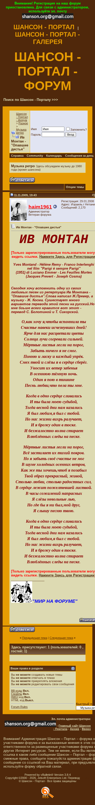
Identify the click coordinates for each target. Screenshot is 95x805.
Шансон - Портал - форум (22, 117)
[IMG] (14, 697)
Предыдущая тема (34, 637)
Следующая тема (61, 637)
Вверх (86, 728)
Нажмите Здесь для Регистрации (67, 257)
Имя (34, 129)
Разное (23, 123)
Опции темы (75, 187)
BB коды (16, 690)
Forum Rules (19, 706)
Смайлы (16, 693)
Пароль (36, 134)
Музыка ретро (21, 131)
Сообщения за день (79, 155)
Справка (17, 155)
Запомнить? (78, 129)
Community (35, 155)
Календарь (54, 155)
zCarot (85, 777)
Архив (74, 728)
